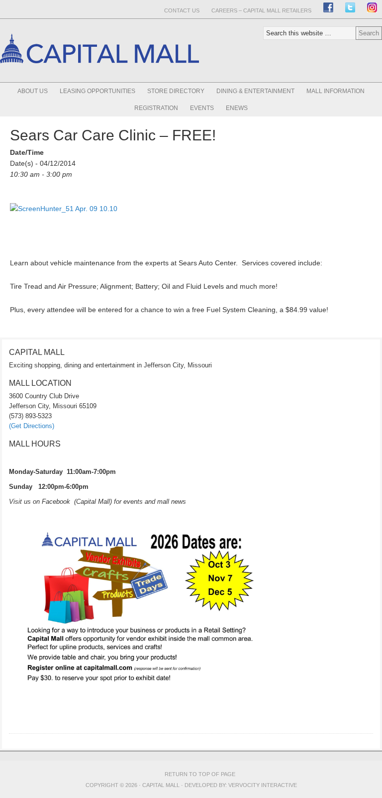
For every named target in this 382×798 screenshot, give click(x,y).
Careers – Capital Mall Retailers (261, 10)
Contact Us (181, 10)
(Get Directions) (31, 426)
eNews (237, 108)
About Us (32, 91)
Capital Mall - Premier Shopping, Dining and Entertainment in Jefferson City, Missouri (99, 80)
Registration (156, 108)
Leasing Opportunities (97, 91)
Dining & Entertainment (255, 91)
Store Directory (175, 91)
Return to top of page (200, 774)
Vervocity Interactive (262, 785)
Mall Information (335, 91)
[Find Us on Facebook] (328, 7)
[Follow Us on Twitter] (350, 7)
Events (202, 108)
